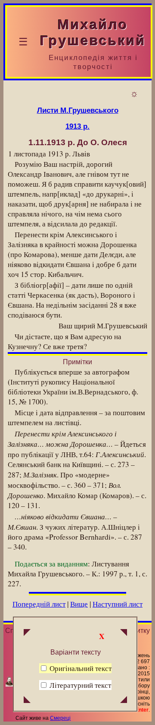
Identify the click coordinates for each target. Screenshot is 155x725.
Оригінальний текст (80, 668)
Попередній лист (38, 604)
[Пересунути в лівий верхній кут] (27, 633)
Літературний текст (80, 685)
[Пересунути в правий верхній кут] (123, 633)
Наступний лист (118, 604)
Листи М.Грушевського (77, 110)
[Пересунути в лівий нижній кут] (27, 700)
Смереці (60, 718)
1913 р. (77, 126)
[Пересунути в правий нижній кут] (123, 700)
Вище (79, 604)
